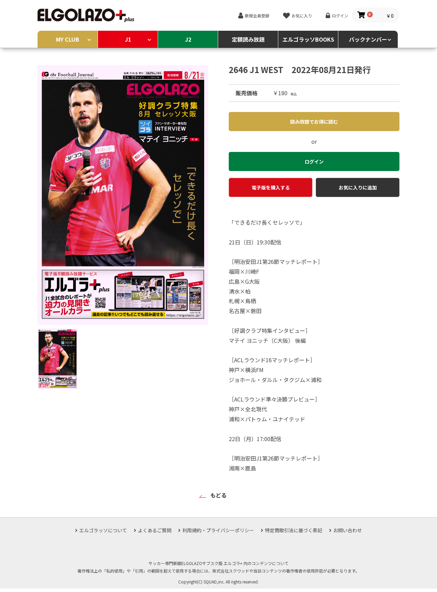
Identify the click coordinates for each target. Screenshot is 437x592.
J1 (128, 39)
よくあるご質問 (154, 530)
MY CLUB (67, 39)
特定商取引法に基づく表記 (293, 530)
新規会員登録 (257, 15)
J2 (188, 39)
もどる (218, 495)
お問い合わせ (347, 530)
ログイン (340, 15)
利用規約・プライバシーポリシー (218, 530)
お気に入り (302, 15)
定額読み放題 (248, 39)
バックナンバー (368, 39)
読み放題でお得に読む (314, 121)
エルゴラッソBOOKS (308, 39)
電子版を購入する (271, 187)
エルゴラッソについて (103, 530)
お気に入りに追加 (358, 187)
